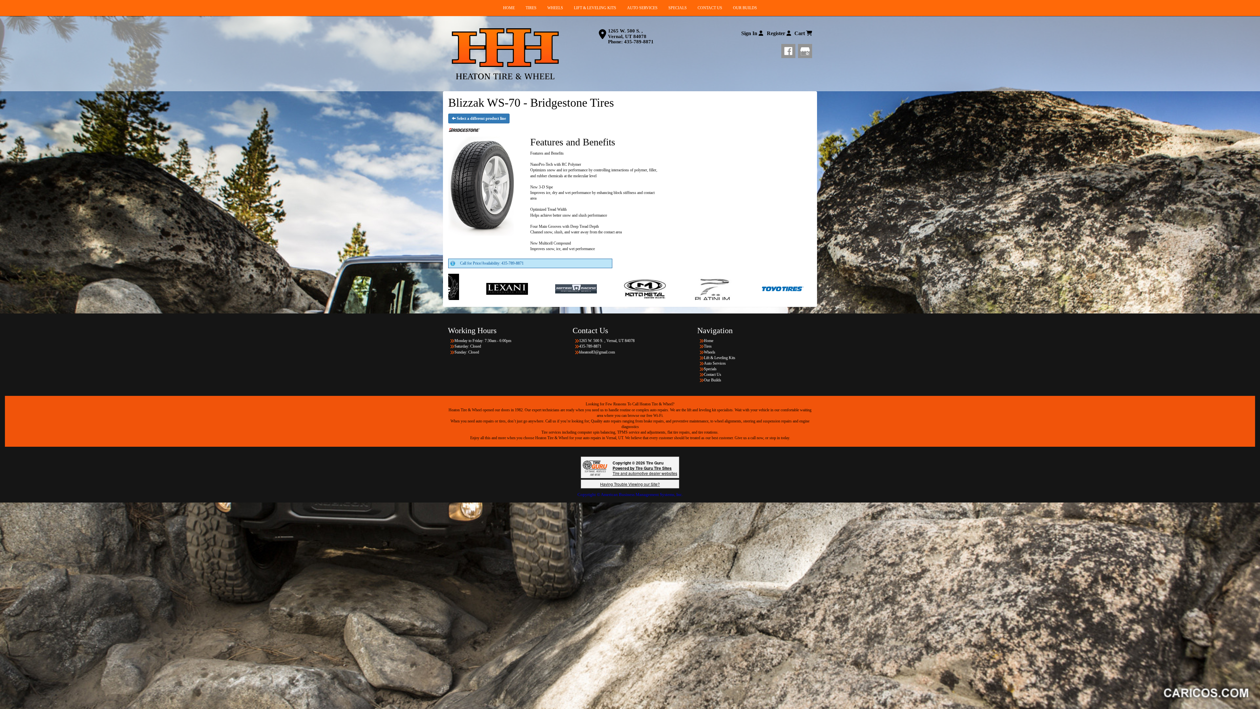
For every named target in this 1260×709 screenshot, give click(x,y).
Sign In (750, 33)
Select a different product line (481, 118)
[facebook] (789, 50)
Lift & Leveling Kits (719, 357)
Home (708, 340)
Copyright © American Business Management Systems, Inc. (630, 494)
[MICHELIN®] (627, 288)
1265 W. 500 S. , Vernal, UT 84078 (627, 33)
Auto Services (715, 363)
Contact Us (712, 374)
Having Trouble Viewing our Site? (630, 484)
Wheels (709, 352)
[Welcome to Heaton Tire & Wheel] (505, 53)
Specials (710, 369)
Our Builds (712, 380)
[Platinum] (469, 288)
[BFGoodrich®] (696, 288)
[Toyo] (538, 288)
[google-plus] (805, 50)
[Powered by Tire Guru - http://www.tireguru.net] (595, 467)
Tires (708, 346)
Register (777, 33)
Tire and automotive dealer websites (645, 470)
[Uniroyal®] (765, 288)
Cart (800, 33)
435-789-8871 (639, 41)
